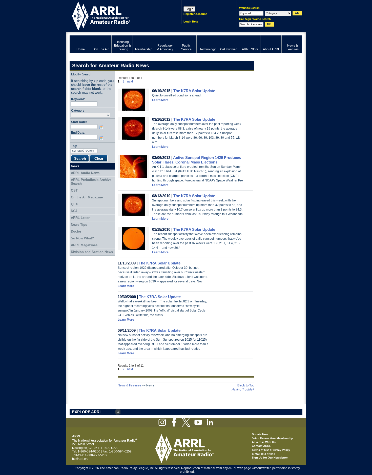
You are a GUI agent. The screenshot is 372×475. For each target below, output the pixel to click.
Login (189, 9)
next (130, 81)
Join (255, 438)
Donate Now (260, 434)
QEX (74, 204)
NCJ (74, 211)
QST (74, 190)
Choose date (102, 127)
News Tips (79, 224)
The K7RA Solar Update (194, 91)
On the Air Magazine (87, 197)
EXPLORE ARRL (87, 412)
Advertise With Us (264, 442)
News (75, 166)
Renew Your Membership (276, 438)
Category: (78, 110)
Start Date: (79, 121)
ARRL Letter (80, 218)
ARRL (119, 15)
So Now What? (82, 238)
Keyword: (78, 99)
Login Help (190, 21)
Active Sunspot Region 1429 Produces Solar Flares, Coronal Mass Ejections (196, 159)
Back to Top (245, 385)
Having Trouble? (243, 389)
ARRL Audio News (85, 173)
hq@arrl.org (80, 459)
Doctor (76, 231)
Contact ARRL (261, 445)
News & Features (129, 385)
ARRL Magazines (84, 245)
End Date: (78, 132)
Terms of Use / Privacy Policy (271, 449)
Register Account (195, 13)
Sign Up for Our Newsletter (270, 457)
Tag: (74, 146)
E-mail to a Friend (263, 453)
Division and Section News (92, 252)
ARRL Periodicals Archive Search (91, 182)
